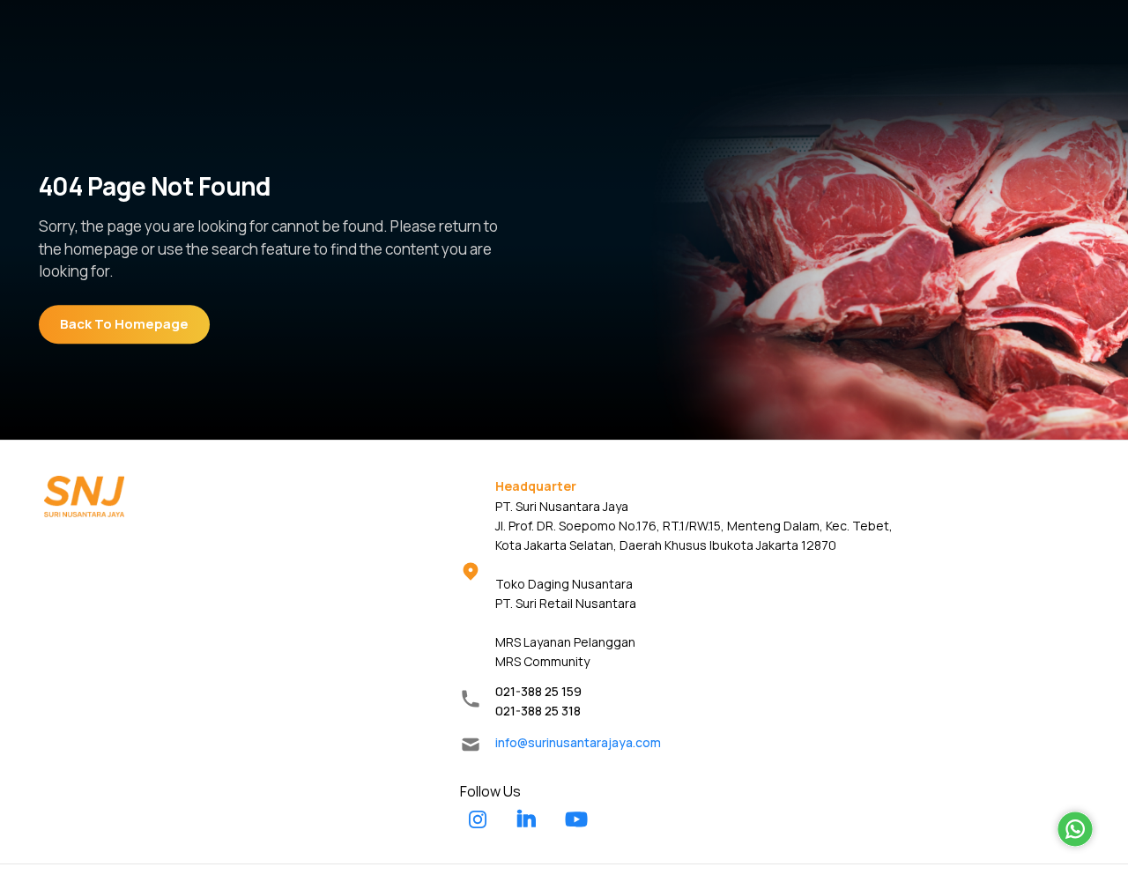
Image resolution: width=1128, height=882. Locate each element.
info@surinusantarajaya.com (578, 742)
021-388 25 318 (538, 710)
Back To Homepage (124, 324)
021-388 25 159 (538, 691)
